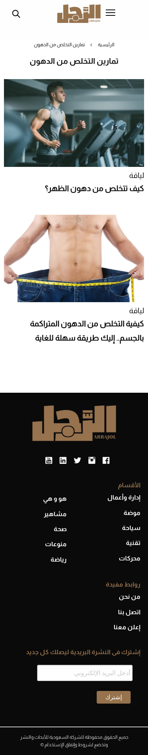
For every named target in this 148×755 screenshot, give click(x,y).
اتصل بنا (129, 612)
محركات (130, 558)
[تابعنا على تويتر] (77, 461)
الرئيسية (106, 44)
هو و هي (55, 498)
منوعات (56, 544)
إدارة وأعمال (124, 497)
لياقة (136, 175)
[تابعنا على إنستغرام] (91, 461)
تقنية (133, 542)
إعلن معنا (127, 627)
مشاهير (55, 514)
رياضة (59, 559)
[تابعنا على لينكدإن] (63, 461)
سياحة (131, 527)
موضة (132, 512)
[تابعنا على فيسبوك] (106, 461)
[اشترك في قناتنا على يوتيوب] (48, 461)
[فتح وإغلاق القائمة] (110, 13)
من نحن (130, 596)
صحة (60, 529)
